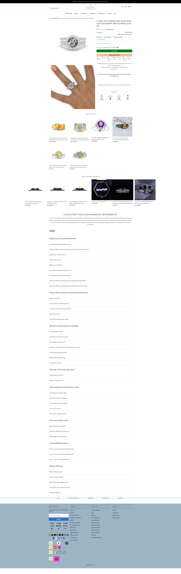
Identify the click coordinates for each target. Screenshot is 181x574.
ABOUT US (72, 510)
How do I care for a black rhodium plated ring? (90, 454)
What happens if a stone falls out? (90, 437)
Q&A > (58, 498)
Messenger (101, 99)
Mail (128, 96)
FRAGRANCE (72, 527)
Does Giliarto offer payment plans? (90, 482)
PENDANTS (84, 13)
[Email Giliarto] (52, 531)
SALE (114, 13)
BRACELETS (101, 13)
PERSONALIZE (68, 13)
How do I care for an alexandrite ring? (90, 459)
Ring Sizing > (91, 498)
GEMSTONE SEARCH (95, 532)
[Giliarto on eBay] (60, 535)
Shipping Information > (73, 498)
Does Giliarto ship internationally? (90, 403)
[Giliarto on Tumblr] (58, 528)
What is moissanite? (90, 314)
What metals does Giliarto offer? (90, 352)
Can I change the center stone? (90, 342)
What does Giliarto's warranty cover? (90, 431)
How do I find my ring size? (90, 375)
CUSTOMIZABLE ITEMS (74, 525)
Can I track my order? (90, 409)
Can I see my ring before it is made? (90, 337)
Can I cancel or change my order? (90, 414)
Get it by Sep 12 (128, 33)
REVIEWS (93, 515)
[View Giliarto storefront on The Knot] (55, 548)
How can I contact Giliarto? (90, 477)
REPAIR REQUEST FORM (75, 522)
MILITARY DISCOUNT (95, 522)
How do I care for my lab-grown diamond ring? (90, 449)
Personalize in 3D (114, 55)
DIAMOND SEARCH (95, 530)
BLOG (92, 512)
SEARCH (71, 512)
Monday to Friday (115, 515)
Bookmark (119, 99)
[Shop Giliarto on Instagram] (61, 538)
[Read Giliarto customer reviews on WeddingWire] (67, 544)
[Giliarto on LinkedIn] (65, 528)
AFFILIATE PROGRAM (95, 510)
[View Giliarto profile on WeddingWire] (50, 544)
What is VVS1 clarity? (90, 260)
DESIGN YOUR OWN (95, 520)
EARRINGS (93, 13)
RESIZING (72, 520)
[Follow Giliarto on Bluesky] (59, 538)
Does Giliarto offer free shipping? (90, 398)
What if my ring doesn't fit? (90, 380)
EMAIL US (114, 510)
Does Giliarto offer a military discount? (90, 487)
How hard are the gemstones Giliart (90, 319)
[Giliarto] (90, 6)
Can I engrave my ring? (90, 363)
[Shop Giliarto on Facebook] (64, 538)
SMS (110, 99)
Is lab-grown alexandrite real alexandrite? (90, 309)
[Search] (123, 6)
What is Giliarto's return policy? (90, 426)
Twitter (101, 96)
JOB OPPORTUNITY (74, 540)
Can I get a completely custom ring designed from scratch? (90, 347)
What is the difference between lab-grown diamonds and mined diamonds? (90, 249)
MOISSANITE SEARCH (95, 527)
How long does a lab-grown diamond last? (90, 270)
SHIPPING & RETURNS (74, 515)
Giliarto (87, 564)
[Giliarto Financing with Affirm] (56, 538)
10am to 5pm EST (116, 517)
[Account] (126, 6)
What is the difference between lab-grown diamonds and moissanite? (90, 281)
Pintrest (119, 96)
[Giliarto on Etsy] (55, 535)
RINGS (76, 13)
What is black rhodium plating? (90, 358)
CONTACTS (93, 535)
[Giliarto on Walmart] (68, 535)
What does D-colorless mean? (90, 255)
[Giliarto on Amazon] (62, 535)
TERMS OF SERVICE (74, 535)
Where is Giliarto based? (90, 472)
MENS (110, 13)
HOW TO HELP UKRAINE (96, 537)
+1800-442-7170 (115, 512)
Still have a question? (90, 493)
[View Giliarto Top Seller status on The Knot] (59, 548)
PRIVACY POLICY (73, 530)
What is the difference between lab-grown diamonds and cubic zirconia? (90, 286)
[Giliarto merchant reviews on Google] (60, 554)
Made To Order (121, 34)
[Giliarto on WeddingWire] (52, 535)
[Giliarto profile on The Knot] (50, 560)
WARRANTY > (121, 498)
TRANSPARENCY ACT (74, 532)
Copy (128, 99)
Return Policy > (106, 498)
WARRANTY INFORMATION (75, 517)
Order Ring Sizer (107, 37)
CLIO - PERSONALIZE (95, 517)
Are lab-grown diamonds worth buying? (90, 275)
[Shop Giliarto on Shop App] (54, 538)
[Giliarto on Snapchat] (52, 528)
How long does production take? (90, 393)
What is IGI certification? (90, 265)
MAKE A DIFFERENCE (95, 525)
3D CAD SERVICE (73, 537)
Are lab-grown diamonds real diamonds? (90, 244)
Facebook (110, 96)
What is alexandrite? (90, 298)
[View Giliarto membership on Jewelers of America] (59, 544)
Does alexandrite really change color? (90, 304)
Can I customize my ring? (90, 332)
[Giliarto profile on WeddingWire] (50, 553)
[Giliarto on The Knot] (50, 535)
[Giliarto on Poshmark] (65, 535)
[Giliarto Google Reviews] (57, 535)
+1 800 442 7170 (54, 8)
